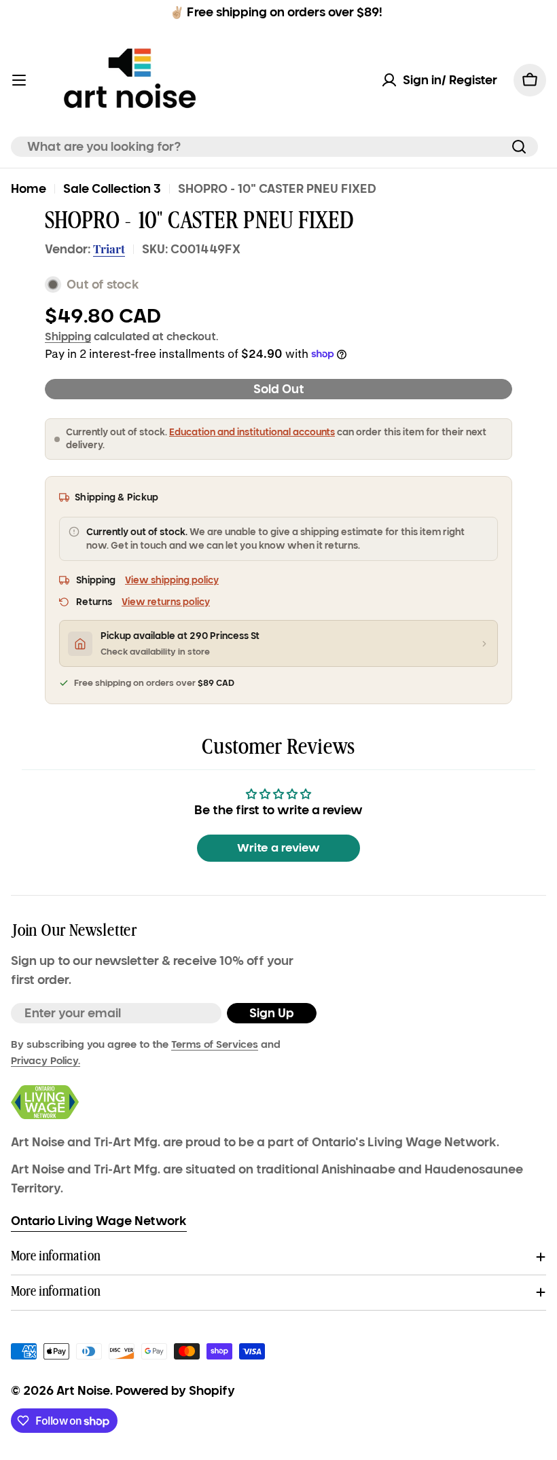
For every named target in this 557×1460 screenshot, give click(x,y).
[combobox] (274, 146)
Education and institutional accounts (252, 432)
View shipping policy (172, 580)
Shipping (68, 336)
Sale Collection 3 (112, 188)
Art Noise (83, 1390)
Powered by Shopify (175, 1390)
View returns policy (166, 602)
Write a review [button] (278, 848)
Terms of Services (214, 1044)
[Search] (519, 147)
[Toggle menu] (19, 80)
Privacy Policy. (45, 1061)
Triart (109, 248)
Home (28, 188)
